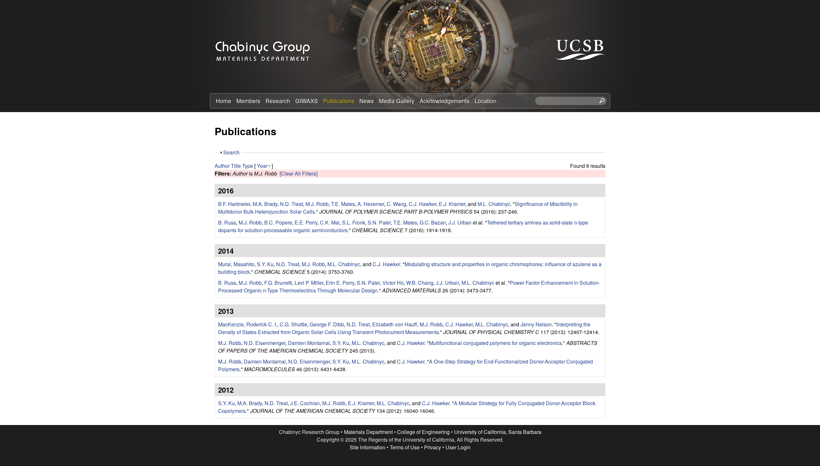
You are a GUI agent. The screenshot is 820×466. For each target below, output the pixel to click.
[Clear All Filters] (298, 173)
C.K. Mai (330, 222)
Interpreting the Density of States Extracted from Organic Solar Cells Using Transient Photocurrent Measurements (404, 328)
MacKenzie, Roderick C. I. (247, 324)
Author (222, 165)
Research (278, 101)
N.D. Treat (291, 204)
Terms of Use (405, 447)
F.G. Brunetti (278, 282)
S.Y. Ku (265, 264)
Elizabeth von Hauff (394, 324)
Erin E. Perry (340, 282)
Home (223, 101)
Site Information (367, 447)
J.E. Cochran (305, 403)
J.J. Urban (460, 222)
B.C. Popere (278, 222)
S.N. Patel (379, 222)
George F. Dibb (327, 324)
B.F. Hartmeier (234, 204)
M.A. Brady (265, 204)
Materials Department (368, 432)
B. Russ (227, 222)
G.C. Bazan (433, 222)
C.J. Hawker (422, 204)
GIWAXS (306, 101)
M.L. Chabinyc (494, 204)
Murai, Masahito (236, 264)
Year (262, 165)
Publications (338, 101)
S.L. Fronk (353, 222)
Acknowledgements (445, 101)
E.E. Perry (306, 222)
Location (485, 101)
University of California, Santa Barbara (497, 432)
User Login (458, 447)
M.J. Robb (317, 204)
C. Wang (396, 204)
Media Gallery (396, 101)
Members (248, 101)
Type (247, 165)
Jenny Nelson (536, 324)
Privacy (432, 447)
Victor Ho (393, 282)
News (366, 101)
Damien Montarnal (309, 343)
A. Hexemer (370, 204)
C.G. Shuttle (293, 324)
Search (231, 152)
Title (236, 165)
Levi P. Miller (309, 282)
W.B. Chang (419, 282)
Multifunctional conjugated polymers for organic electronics (495, 343)
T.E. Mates (343, 204)
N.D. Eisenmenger (264, 343)
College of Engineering (423, 432)
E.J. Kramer (452, 204)
